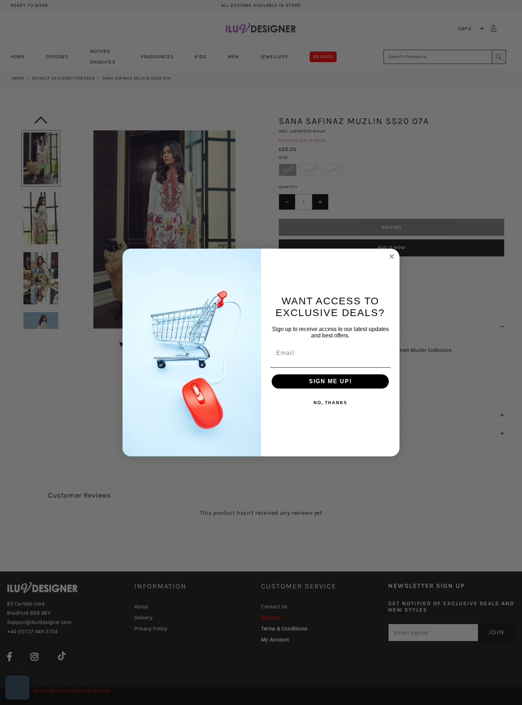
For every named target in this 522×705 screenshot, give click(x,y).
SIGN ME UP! (330, 381)
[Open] (17, 688)
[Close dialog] (391, 256)
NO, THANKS (330, 402)
